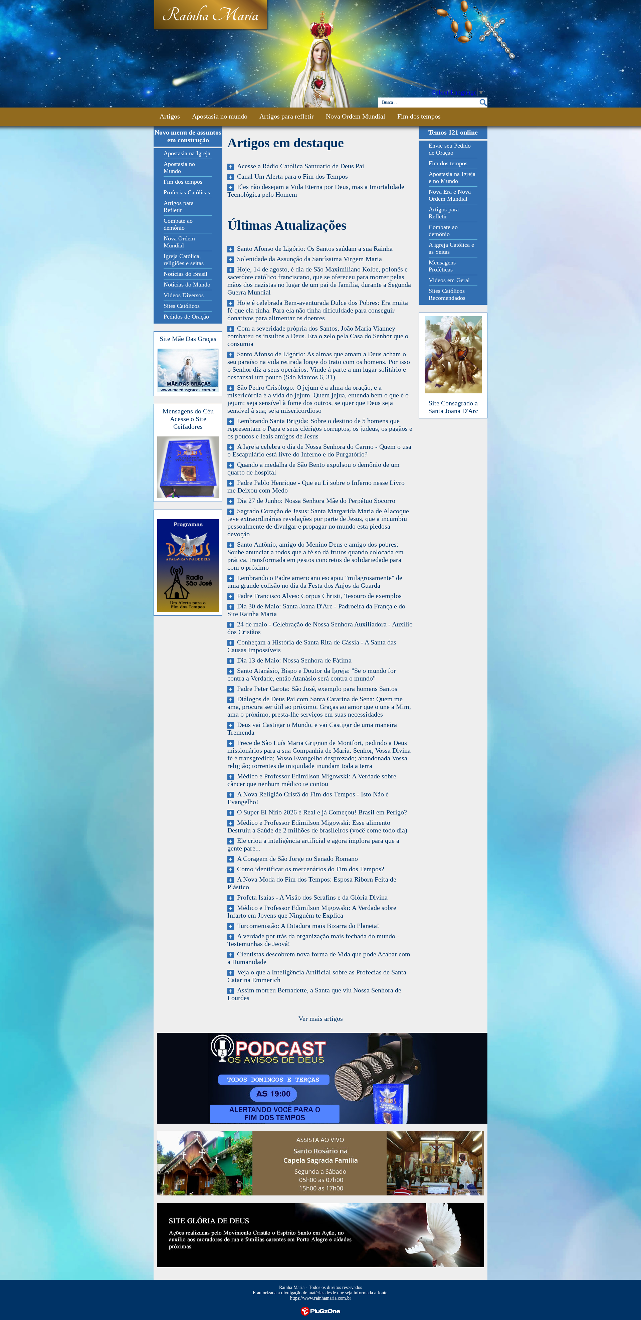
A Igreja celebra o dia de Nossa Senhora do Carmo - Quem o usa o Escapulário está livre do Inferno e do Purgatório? (319, 450)
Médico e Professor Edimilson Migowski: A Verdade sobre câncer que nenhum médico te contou (311, 779)
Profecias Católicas (187, 192)
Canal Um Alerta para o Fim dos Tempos (291, 176)
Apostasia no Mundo (179, 167)
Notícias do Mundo (187, 284)
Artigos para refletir (286, 116)
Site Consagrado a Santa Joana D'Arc (453, 406)
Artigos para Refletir (179, 206)
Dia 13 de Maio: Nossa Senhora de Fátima (293, 660)
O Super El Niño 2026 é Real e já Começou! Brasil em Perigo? (320, 812)
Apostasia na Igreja (187, 153)
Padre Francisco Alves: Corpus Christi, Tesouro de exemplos (318, 595)
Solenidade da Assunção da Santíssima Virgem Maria (308, 258)
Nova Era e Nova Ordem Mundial (450, 195)
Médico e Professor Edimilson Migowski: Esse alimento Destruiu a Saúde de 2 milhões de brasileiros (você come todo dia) (317, 826)
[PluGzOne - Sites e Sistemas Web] (320, 1310)
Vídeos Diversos (184, 295)
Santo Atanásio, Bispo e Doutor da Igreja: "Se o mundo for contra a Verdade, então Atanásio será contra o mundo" (311, 674)
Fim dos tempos (419, 116)
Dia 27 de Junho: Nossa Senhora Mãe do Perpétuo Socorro (314, 500)
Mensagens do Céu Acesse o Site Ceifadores (188, 418)
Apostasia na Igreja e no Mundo (452, 177)
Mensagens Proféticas (442, 266)
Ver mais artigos (320, 1018)
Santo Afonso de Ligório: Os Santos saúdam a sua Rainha (313, 248)
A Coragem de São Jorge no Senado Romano (296, 858)
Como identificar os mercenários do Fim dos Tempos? (309, 869)
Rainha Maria (210, 15)
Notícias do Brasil (185, 273)
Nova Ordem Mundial (355, 116)
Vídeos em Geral (449, 280)
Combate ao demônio (178, 224)
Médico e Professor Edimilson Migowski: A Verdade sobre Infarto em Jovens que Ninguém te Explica (311, 911)
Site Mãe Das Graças (188, 338)
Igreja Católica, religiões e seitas (184, 259)
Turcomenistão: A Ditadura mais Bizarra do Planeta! (306, 925)
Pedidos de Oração (186, 316)
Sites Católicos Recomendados (447, 294)
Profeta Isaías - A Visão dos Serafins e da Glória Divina (311, 897)
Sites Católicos (182, 306)
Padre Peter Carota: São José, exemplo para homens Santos (315, 688)
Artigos (170, 116)
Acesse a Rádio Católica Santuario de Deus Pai (299, 166)
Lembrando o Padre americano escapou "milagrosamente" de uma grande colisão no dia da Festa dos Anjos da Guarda (314, 581)
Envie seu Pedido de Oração (450, 149)
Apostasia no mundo (219, 116)
